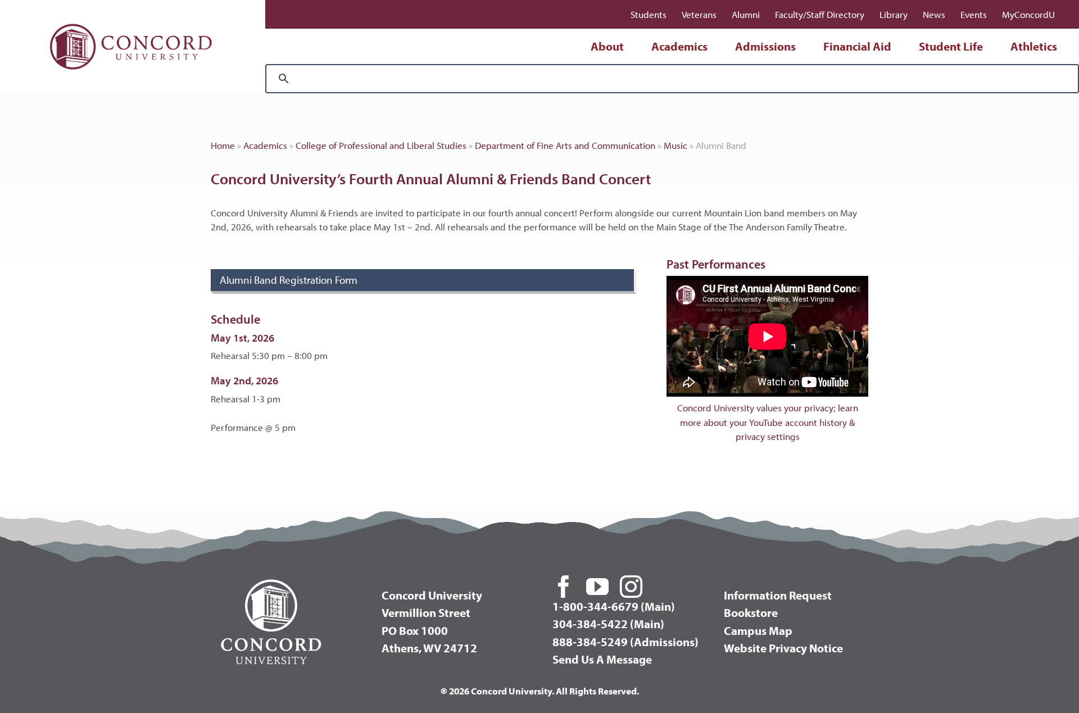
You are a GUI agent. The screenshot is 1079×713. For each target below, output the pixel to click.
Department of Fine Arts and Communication (565, 145)
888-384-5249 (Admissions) (625, 641)
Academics (679, 46)
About (607, 46)
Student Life (951, 46)
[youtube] (597, 586)
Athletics (1033, 46)
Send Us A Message (602, 659)
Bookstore (751, 612)
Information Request (778, 595)
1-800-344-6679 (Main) (613, 606)
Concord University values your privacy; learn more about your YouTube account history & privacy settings (767, 422)
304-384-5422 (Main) (608, 623)
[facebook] (563, 586)
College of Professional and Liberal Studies (381, 145)
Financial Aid (857, 46)
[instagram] (631, 586)
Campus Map (758, 630)
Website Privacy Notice (783, 648)
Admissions (765, 46)
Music (675, 145)
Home (223, 145)
